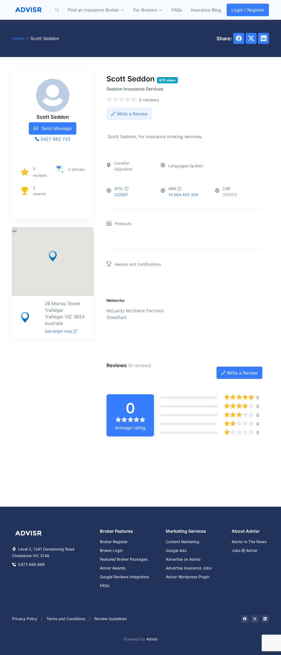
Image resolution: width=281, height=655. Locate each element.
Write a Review (132, 114)
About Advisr (246, 531)
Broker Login (111, 550)
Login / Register (247, 10)
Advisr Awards (112, 568)
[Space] (28, 532)
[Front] (28, 10)
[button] (56, 9)
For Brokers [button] (145, 10)
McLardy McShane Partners (135, 310)
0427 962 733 (54, 139)
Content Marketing (182, 541)
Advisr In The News (249, 541)
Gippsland (123, 169)
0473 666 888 (31, 564)
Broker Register (114, 541)
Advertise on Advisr (183, 559)
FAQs (177, 10)
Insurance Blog (206, 10)
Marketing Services (186, 531)
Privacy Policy (24, 618)
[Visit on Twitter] (255, 619)
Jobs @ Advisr (244, 550)
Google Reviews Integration (124, 576)
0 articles (76, 169)
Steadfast (116, 317)
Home (18, 38)
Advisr (152, 639)
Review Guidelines (110, 618)
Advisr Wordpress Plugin (187, 576)
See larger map (59, 331)
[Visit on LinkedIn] (265, 619)
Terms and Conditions (65, 618)
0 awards (39, 191)
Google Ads (176, 550)
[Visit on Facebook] (245, 619)
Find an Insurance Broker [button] (93, 10)
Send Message (56, 128)
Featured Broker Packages (124, 559)
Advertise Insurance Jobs (188, 568)
